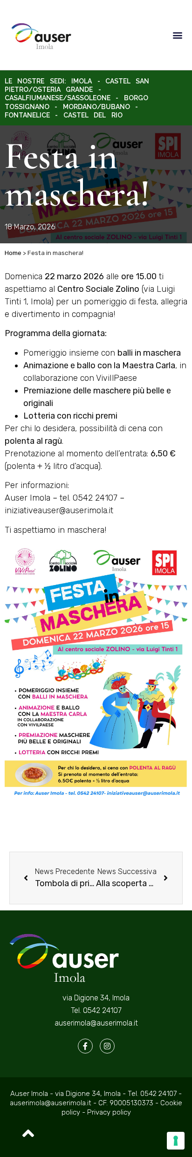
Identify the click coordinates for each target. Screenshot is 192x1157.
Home (13, 252)
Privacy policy (109, 1112)
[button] (177, 35)
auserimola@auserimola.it (96, 1023)
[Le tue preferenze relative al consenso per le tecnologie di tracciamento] (176, 1141)
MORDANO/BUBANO (96, 106)
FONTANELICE (27, 115)
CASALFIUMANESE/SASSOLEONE (57, 98)
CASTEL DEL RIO (93, 115)
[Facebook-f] (85, 1046)
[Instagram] (107, 1046)
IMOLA (81, 81)
